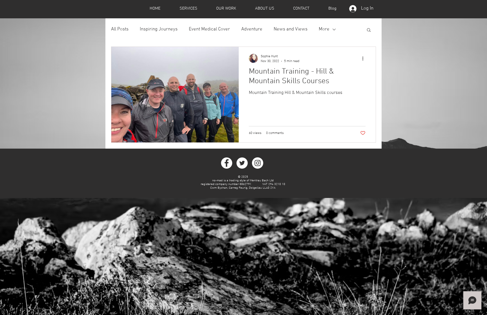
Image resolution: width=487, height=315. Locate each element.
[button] (368, 30)
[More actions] (364, 58)
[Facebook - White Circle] (226, 163)
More (324, 29)
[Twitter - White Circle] (242, 163)
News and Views (290, 29)
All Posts (120, 29)
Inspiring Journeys (159, 29)
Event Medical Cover (209, 29)
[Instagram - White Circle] (257, 163)
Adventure (251, 29)
